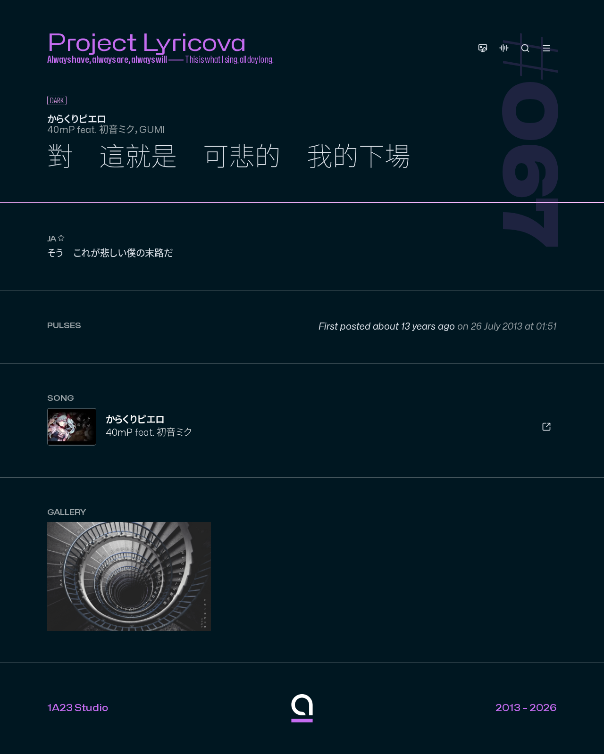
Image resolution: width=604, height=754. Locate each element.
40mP (119, 432)
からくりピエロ (135, 419)
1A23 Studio (77, 708)
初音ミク (174, 432)
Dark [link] (57, 101)
